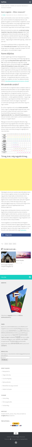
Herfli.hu (3, 2)
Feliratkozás (4, 359)
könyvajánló (19, 333)
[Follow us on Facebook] (30, 277)
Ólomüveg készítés (7, 402)
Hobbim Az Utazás (7, 389)
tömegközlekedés (5, 341)
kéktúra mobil (13, 333)
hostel (2, 331)
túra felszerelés (22, 341)
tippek (10, 243)
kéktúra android (5, 333)
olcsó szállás (26, 337)
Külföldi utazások (6, 7)
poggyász (9, 339)
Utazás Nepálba (20, 260)
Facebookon (23, 230)
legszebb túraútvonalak (20, 335)
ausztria (19, 326)
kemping (18, 331)
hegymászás (23, 328)
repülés (18, 339)
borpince (8, 328)
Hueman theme (24, 439)
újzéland (24, 343)
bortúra (11, 328)
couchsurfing (17, 329)
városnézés (15, 343)
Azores (6, 243)
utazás (9, 343)
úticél (28, 343)
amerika (5, 326)
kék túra (23, 330)
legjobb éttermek (8, 335)
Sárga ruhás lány (7, 375)
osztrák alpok (4, 339)
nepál (17, 337)
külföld (23, 333)
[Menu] (30, 2)
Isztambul (12, 330)
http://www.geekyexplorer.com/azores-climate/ (17, 81)
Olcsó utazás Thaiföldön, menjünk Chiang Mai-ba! (7, 265)
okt (21, 337)
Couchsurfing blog (7, 378)
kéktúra (27, 331)
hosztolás (6, 331)
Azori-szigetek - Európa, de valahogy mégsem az (14, 6)
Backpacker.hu (6, 371)
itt (10, 317)
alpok (2, 327)
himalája (26, 328)
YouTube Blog (6, 405)
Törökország (14, 341)
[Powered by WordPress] (10, 439)
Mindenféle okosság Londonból (10, 386)
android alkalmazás (12, 327)
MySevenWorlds (7, 382)
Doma (4, 15)
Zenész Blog (6, 398)
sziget (22, 339)
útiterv (14, 243)
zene (21, 343)
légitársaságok (5, 337)
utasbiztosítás (4, 343)
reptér (14, 339)
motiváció (12, 337)
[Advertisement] (16, 175)
